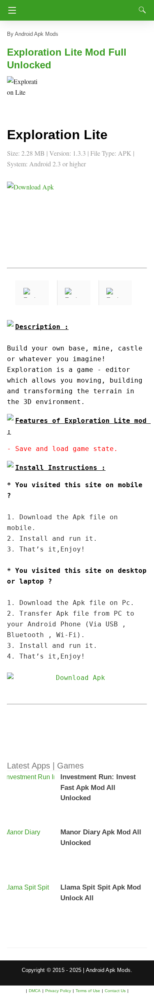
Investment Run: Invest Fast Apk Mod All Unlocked (98, 787)
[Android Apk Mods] (79, 8)
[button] (23, 92)
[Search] (140, 10)
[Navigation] (10, 10)
